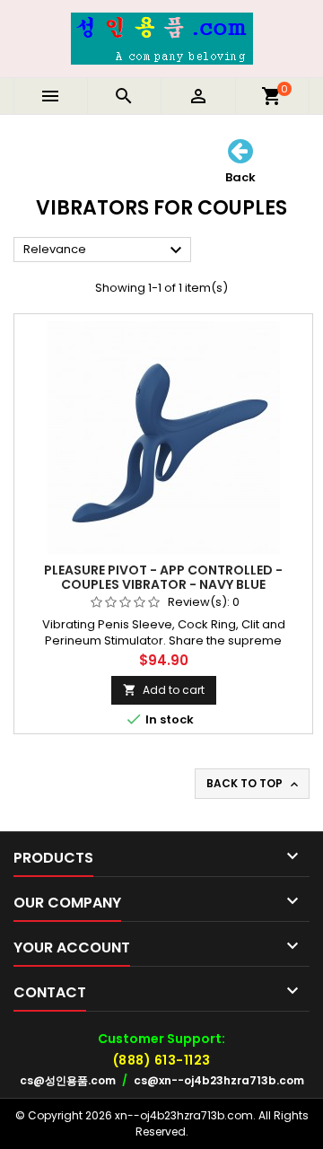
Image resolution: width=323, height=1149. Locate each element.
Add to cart (164, 689)
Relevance (105, 250)
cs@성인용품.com (68, 1080)
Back (240, 176)
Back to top (253, 784)
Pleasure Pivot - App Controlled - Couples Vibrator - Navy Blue (163, 577)
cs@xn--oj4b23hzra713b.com (219, 1080)
